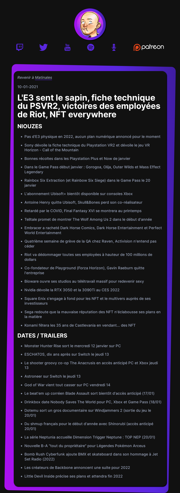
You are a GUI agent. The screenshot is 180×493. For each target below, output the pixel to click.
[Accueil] (90, 24)
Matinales (43, 77)
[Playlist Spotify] (90, 48)
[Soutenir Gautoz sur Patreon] (149, 48)
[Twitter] (43, 48)
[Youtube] (67, 48)
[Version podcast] (113, 48)
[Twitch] (19, 48)
